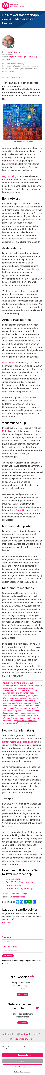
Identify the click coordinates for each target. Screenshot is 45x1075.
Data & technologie (19, 893)
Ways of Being (9, 176)
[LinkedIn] (26, 902)
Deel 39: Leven (13, 879)
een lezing (13, 161)
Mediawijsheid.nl (29, 1034)
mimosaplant (31, 397)
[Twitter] (18, 902)
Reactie (6, 922)
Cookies (16, 1072)
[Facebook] (22, 902)
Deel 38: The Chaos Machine (20, 882)
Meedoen (22, 1023)
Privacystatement (25, 1072)
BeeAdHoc (21, 510)
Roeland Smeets (13, 52)
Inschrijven (22, 994)
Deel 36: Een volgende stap (19, 888)
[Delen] (35, 902)
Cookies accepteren (22, 1055)
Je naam (6, 937)
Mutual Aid (7, 431)
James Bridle (8, 151)
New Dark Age (29, 179)
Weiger (22, 1061)
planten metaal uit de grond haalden (19, 742)
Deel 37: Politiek (13, 885)
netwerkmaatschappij (16, 897)
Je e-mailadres (9, 946)
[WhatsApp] (30, 902)
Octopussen (8, 362)
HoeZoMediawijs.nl (23, 1039)
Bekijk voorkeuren (22, 1067)
